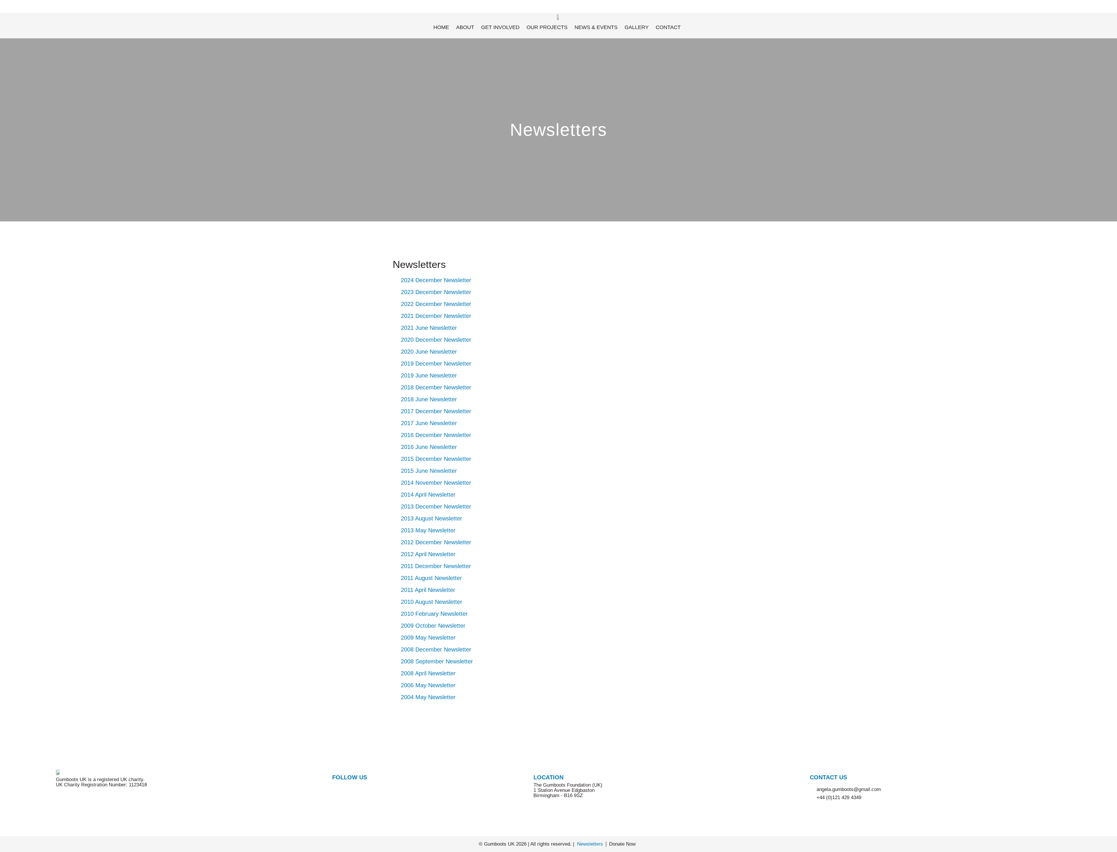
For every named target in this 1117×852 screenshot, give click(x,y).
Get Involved (500, 27)
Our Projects (547, 27)
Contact (668, 27)
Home (441, 27)
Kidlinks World (1084, 6)
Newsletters (590, 844)
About (465, 27)
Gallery (637, 27)
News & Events (596, 27)
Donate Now (622, 844)
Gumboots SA (1041, 6)
